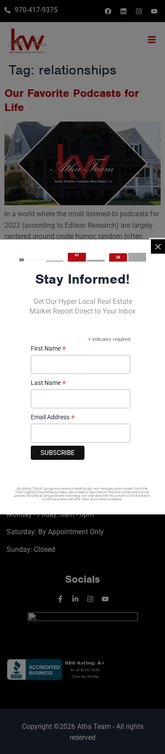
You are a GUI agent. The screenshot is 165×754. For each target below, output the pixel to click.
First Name (48, 349)
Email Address (53, 417)
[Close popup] (158, 247)
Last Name (48, 383)
